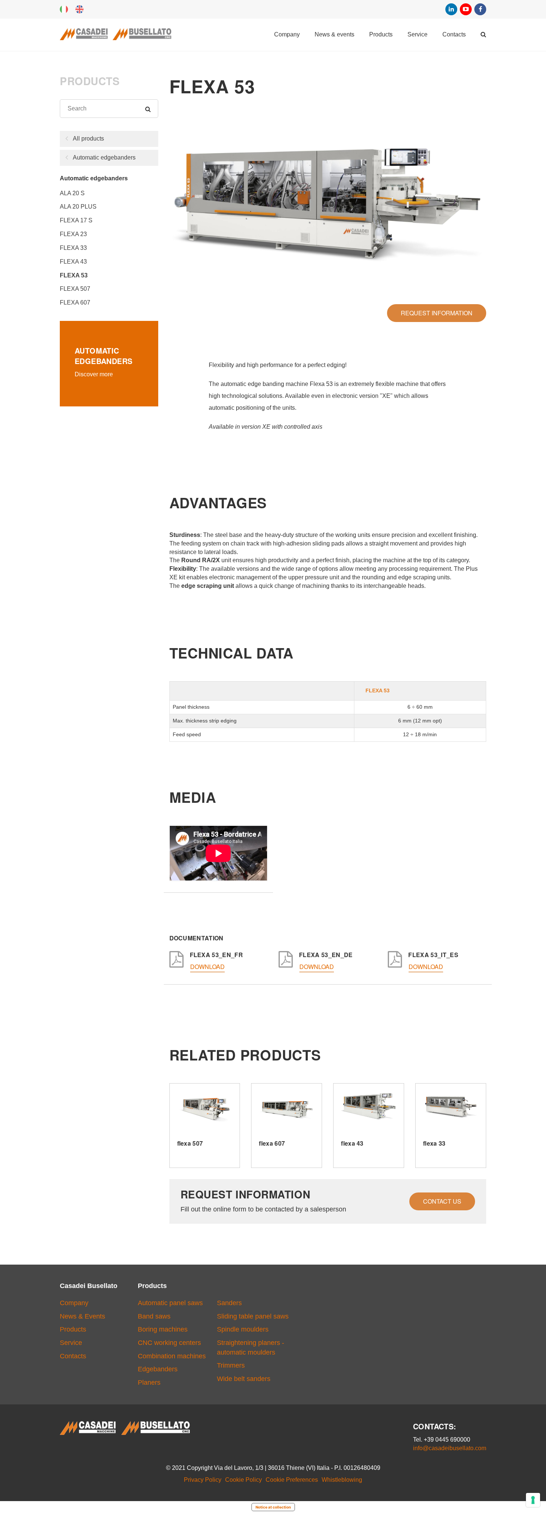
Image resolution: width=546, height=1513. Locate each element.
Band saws (154, 1316)
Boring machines (163, 1329)
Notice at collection (273, 1507)
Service (417, 34)
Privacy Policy (202, 1480)
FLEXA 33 (73, 248)
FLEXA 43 (73, 261)
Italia (64, 9)
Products (381, 34)
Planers (149, 1382)
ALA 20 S (72, 193)
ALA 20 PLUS (78, 206)
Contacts (454, 34)
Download (207, 967)
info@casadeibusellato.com (449, 1448)
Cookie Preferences (292, 1480)
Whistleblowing (342, 1480)
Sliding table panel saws (253, 1316)
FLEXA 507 (75, 289)
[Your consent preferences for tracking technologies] (533, 1500)
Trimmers (231, 1365)
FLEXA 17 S (76, 220)
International (79, 9)
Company (287, 34)
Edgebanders (158, 1369)
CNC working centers (169, 1342)
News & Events (334, 34)
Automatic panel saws (170, 1303)
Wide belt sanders (243, 1378)
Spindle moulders (243, 1329)
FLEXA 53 (74, 275)
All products (88, 138)
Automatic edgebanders (104, 157)
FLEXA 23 (73, 234)
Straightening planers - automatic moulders (250, 1347)
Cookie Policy (243, 1480)
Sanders (229, 1303)
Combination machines (172, 1356)
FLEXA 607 (75, 302)
